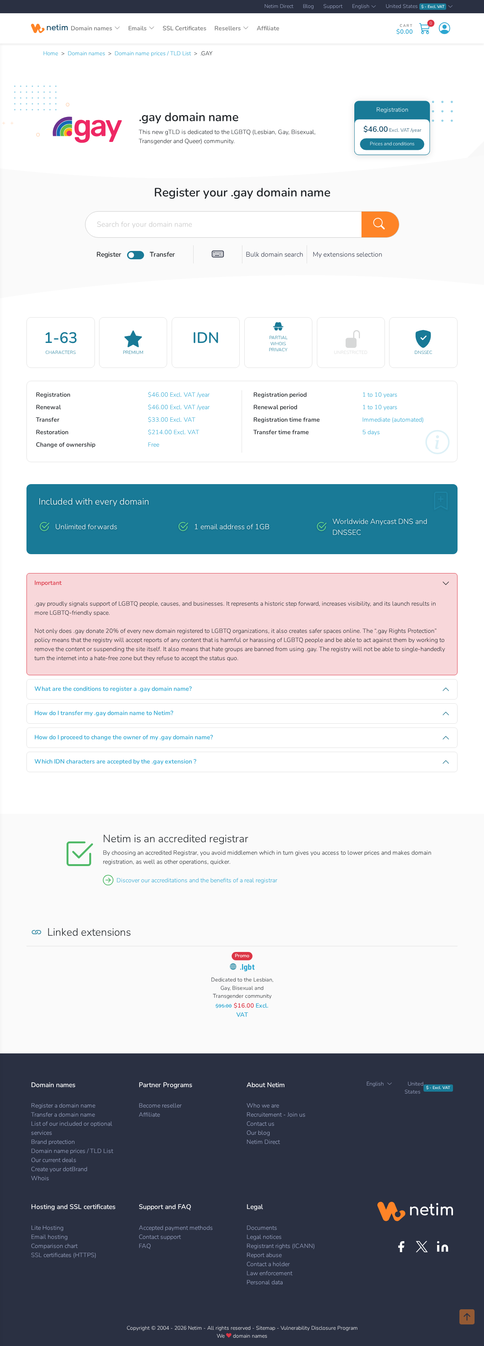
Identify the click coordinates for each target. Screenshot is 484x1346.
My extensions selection (347, 254)
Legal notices (264, 1237)
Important (48, 583)
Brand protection (53, 1142)
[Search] (380, 224)
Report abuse (264, 1255)
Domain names (86, 53)
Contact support (160, 1237)
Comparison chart (54, 1246)
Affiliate (268, 28)
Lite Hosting (47, 1228)
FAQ (145, 1246)
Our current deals (53, 1160)
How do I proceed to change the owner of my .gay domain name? (123, 737)
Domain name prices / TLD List (153, 53)
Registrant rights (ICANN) (281, 1246)
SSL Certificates (184, 28)
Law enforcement (269, 1273)
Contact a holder (268, 1264)
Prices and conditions (392, 143)
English (360, 7)
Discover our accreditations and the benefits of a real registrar (196, 880)
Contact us (261, 1124)
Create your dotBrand (59, 1169)
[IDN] (218, 254)
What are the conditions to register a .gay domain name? (113, 689)
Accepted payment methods (176, 1228)
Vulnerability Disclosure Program (319, 1328)
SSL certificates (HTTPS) (63, 1255)
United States (415, 6)
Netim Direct (278, 6)
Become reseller (160, 1105)
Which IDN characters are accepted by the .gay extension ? (115, 761)
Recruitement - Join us (276, 1115)
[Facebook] (401, 1246)
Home (50, 53)
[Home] (49, 28)
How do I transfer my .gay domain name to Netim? (103, 713)
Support (333, 6)
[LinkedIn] (442, 1246)
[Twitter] (421, 1246)
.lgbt (247, 967)
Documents (262, 1228)
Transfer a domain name (63, 1115)
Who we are (263, 1105)
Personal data (265, 1282)
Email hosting (49, 1237)
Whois (40, 1178)
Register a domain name (63, 1105)
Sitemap (265, 1328)
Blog (308, 6)
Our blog (258, 1133)
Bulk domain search (274, 254)
